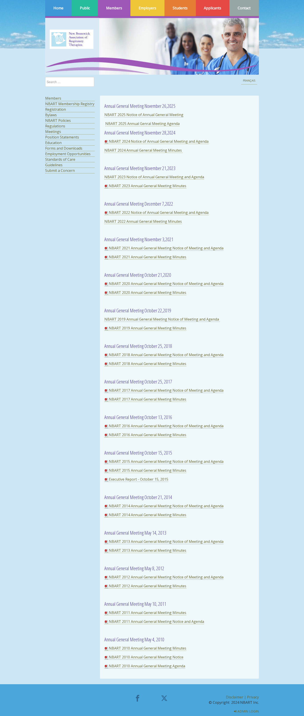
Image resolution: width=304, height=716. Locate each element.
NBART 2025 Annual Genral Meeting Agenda (142, 123)
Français (249, 80)
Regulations (55, 126)
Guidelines (54, 164)
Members (53, 98)
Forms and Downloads (63, 148)
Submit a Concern (60, 170)
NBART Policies (58, 120)
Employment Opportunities (68, 153)
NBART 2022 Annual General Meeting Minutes (143, 221)
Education (53, 142)
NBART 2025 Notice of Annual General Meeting (143, 114)
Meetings (53, 131)
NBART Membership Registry (69, 103)
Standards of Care (60, 159)
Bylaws (51, 114)
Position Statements (62, 137)
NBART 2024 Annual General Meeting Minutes (143, 150)
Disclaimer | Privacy (242, 697)
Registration (55, 109)
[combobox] (69, 82)
